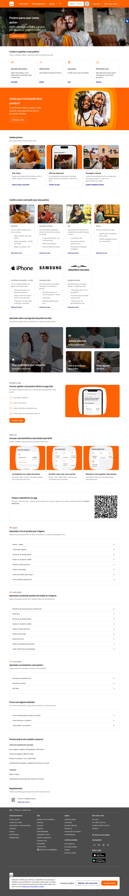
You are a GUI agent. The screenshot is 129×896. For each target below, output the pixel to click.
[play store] (99, 861)
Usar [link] (69, 82)
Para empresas (69, 844)
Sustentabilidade (42, 831)
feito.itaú (40, 822)
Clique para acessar (24, 802)
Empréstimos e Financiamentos (20, 825)
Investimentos (14, 834)
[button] (111, 3)
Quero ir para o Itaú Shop (20, 184)
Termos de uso (42, 841)
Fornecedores (41, 847)
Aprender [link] (14, 82)
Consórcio (12, 828)
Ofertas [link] (98, 82)
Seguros (12, 831)
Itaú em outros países (101, 835)
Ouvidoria (95, 825)
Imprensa (40, 828)
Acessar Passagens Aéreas (95, 184)
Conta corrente (14, 819)
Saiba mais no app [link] (16, 253)
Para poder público (70, 847)
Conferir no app (54, 184)
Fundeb (67, 850)
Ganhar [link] (41, 82)
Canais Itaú (68, 822)
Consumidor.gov (69, 834)
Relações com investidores (46, 819)
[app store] (99, 855)
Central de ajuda (70, 819)
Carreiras (40, 825)
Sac (93, 822)
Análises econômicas (44, 837)
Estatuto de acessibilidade (48, 850)
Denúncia (95, 828)
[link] (60, 4)
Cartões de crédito (15, 822)
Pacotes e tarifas (70, 853)
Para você (95, 819)
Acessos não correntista (72, 831)
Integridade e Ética (43, 834)
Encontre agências (70, 825)
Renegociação (14, 837)
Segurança (68, 828)
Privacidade (41, 844)
